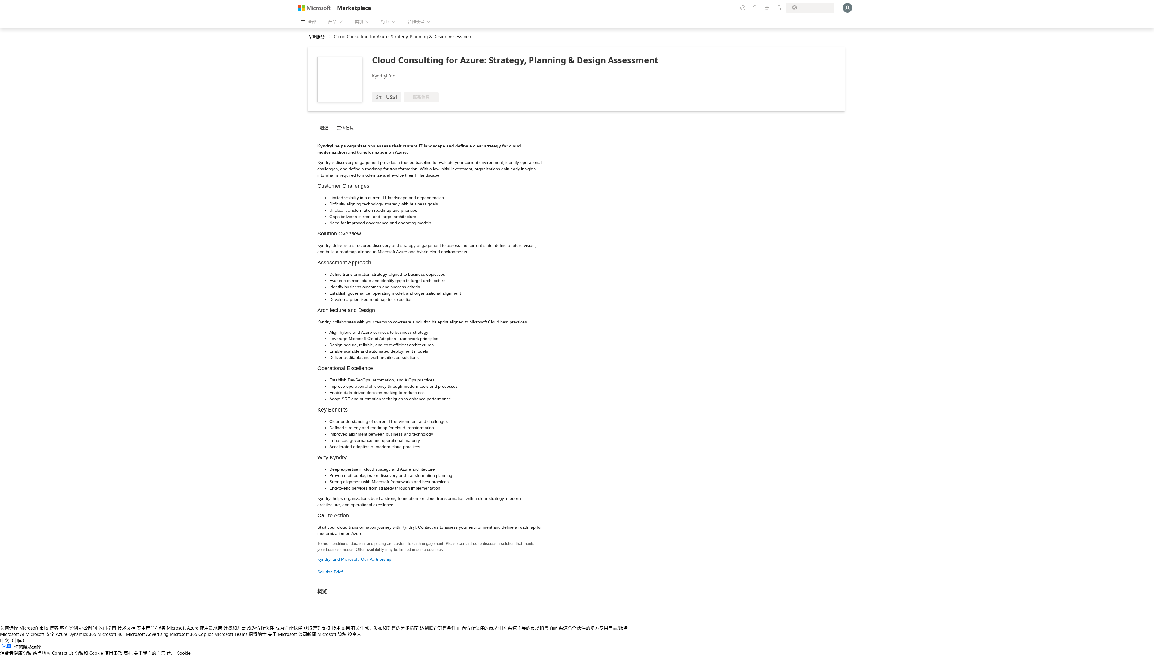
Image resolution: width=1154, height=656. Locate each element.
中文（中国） (13, 640)
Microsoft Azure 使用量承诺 (194, 628)
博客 (54, 628)
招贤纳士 (258, 634)
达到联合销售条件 (438, 628)
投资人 (354, 634)
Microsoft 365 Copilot (191, 634)
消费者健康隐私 (16, 653)
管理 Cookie (178, 653)
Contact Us (62, 653)
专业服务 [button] (316, 36)
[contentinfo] (330, 37)
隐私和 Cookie (89, 653)
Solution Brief (330, 571)
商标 (128, 653)
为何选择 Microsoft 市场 (24, 628)
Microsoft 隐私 (332, 634)
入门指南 (107, 628)
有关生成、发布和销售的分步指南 (385, 628)
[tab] (325, 127)
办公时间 (88, 628)
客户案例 (69, 628)
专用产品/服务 (151, 628)
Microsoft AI (12, 634)
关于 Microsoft (282, 634)
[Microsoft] (314, 8)
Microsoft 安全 (40, 634)
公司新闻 (307, 634)
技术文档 (127, 628)
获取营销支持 (317, 628)
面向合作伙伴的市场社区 (482, 628)
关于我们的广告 (149, 653)
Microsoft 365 (111, 634)
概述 (324, 128)
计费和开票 (234, 628)
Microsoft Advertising (147, 634)
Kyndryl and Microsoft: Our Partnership (354, 559)
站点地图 (42, 653)
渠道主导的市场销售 (528, 628)
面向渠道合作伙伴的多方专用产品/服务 (589, 628)
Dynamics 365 (82, 634)
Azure (61, 634)
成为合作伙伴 (260, 628)
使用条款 (113, 653)
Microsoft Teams (230, 634)
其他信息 (345, 128)
